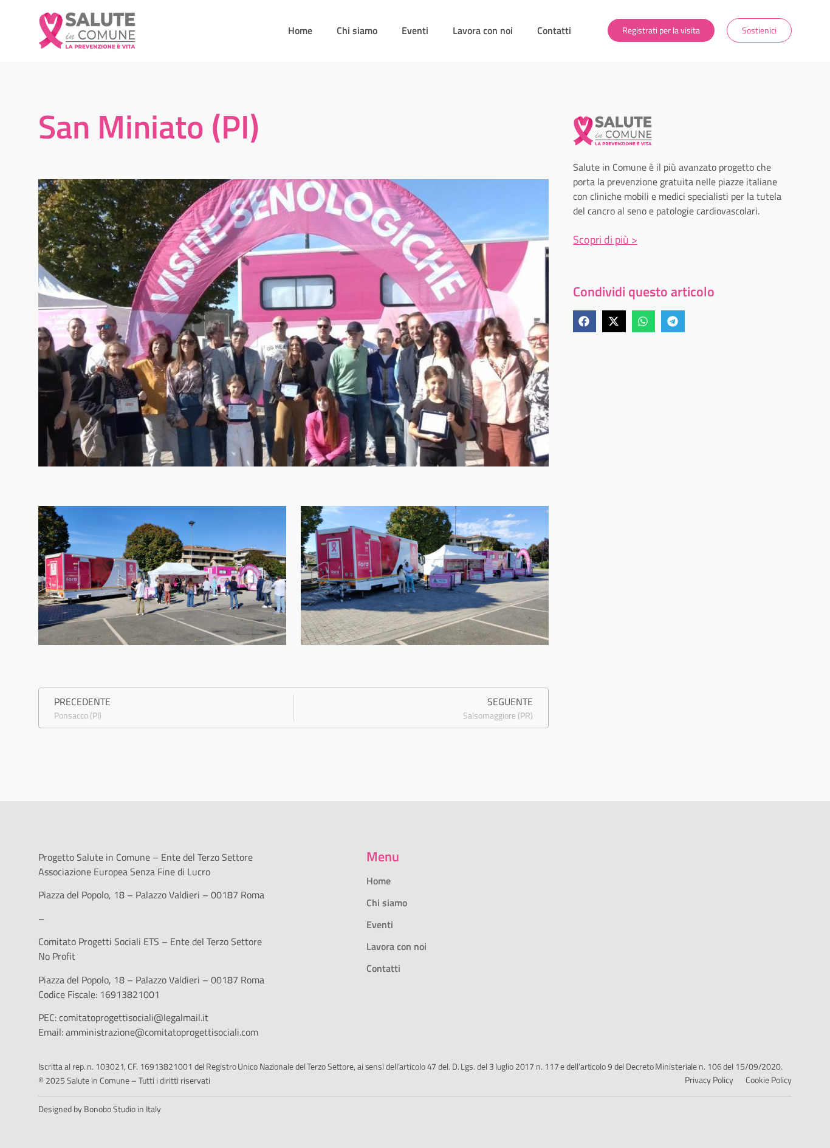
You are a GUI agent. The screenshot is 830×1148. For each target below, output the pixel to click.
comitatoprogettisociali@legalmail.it (133, 1017)
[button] (584, 321)
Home (300, 30)
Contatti (554, 30)
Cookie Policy (769, 1079)
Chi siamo (357, 30)
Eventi (415, 30)
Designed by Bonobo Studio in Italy (99, 1108)
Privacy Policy (709, 1079)
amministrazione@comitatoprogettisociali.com (162, 1032)
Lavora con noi (483, 30)
